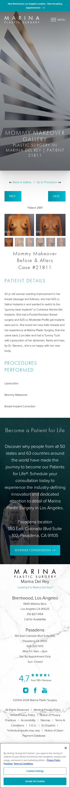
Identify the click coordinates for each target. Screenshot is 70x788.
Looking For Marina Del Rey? (35, 587)
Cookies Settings (35, 771)
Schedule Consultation (33, 550)
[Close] (66, 748)
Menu (62, 20)
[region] (35, 765)
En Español (48, 725)
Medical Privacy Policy (47, 710)
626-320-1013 (35, 646)
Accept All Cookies (35, 781)
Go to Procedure (47, 182)
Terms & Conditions (23, 763)
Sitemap (45, 720)
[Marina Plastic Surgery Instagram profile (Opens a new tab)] (26, 690)
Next (57, 196)
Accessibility (28, 720)
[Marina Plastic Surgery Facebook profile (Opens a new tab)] (35, 690)
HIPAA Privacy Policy (22, 715)
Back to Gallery (21, 182)
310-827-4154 (35, 614)
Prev (13, 196)
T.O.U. (33, 725)
